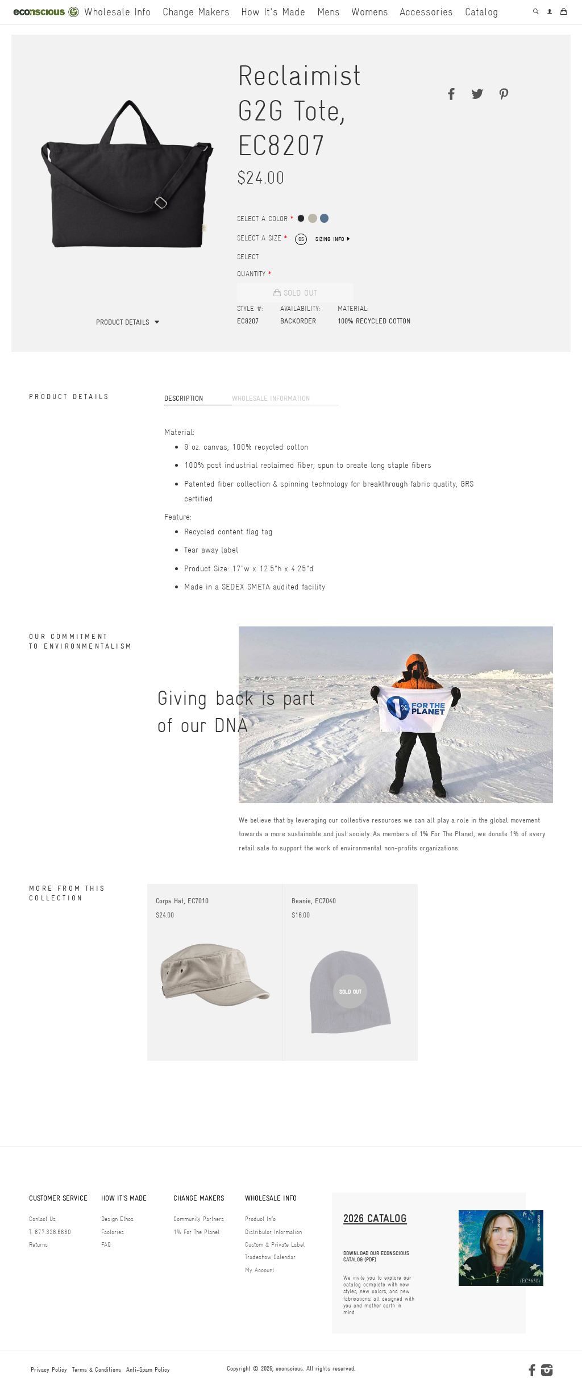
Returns (38, 1244)
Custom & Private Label (275, 1244)
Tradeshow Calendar (270, 1257)
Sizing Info (329, 239)
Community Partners (198, 1219)
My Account (259, 1270)
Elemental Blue (324, 218)
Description (183, 398)
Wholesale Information (271, 398)
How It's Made (273, 12)
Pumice (312, 218)
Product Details (122, 322)
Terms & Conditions (96, 1369)
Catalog (481, 12)
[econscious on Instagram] (547, 1372)
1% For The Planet (196, 1232)
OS (301, 239)
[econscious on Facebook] (532, 1372)
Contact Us (42, 1219)
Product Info (260, 1219)
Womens (369, 12)
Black (301, 218)
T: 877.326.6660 (50, 1232)
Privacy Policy (49, 1369)
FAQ (106, 1244)
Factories (112, 1232)
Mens (328, 12)
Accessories (426, 12)
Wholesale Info (117, 12)
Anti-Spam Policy (148, 1369)
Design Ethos (117, 1219)
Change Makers (196, 12)
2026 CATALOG (375, 1218)
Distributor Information (273, 1232)
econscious (289, 1368)
